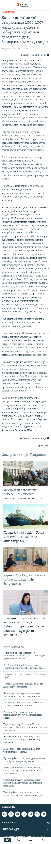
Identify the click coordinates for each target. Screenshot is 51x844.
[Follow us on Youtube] (17, 814)
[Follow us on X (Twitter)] (11, 814)
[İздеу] (43, 840)
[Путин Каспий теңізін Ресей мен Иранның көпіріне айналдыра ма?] (25, 516)
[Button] (24, 55)
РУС (19, 840)
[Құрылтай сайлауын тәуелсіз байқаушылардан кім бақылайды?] (25, 559)
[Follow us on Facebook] (4, 814)
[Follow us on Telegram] (30, 814)
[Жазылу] (43, 814)
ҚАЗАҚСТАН (8, 12)
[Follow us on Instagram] (24, 814)
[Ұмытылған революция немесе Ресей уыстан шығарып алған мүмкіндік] (25, 473)
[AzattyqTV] (30, 840)
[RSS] (37, 814)
